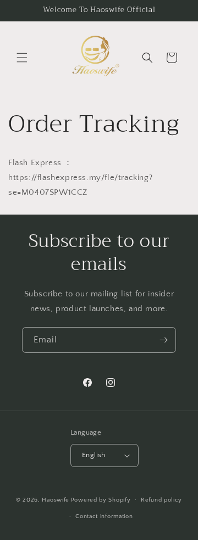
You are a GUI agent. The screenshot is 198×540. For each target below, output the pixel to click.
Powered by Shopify (101, 499)
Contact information (104, 516)
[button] (22, 58)
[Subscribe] (163, 340)
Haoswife (55, 499)
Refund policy (161, 500)
